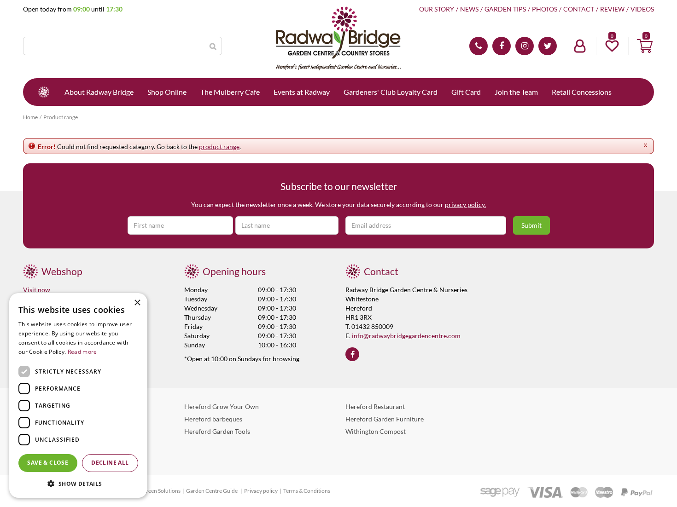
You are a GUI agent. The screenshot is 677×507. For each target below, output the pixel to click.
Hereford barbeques (213, 419)
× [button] (137, 303)
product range (219, 146)
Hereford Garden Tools (217, 431)
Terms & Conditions (306, 490)
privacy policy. (465, 204)
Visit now (36, 290)
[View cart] (645, 46)
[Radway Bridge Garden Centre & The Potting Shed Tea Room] (338, 39)
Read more (82, 352)
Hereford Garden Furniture (384, 419)
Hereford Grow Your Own (221, 406)
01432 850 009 (478, 46)
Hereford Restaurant (375, 406)
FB (501, 46)
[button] (78, 483)
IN (524, 46)
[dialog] (78, 395)
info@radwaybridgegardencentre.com (406, 336)
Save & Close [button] (47, 463)
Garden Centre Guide (212, 490)
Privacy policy (261, 490)
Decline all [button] (109, 463)
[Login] (580, 46)
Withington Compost (375, 431)
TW (547, 46)
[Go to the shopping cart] (645, 46)
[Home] (44, 92)
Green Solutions (161, 490)
